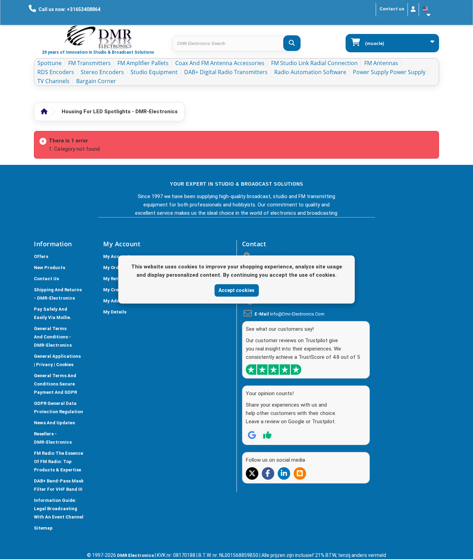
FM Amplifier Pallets (143, 63)
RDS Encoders (55, 72)
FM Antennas (381, 63)
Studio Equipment (154, 72)
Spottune (49, 63)
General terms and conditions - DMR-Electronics (53, 337)
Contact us (392, 8)
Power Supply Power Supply (389, 72)
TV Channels (53, 81)
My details (114, 311)
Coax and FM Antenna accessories (220, 63)
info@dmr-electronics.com (297, 314)
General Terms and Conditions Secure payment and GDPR (55, 384)
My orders (114, 267)
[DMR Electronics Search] (292, 43)
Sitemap (43, 528)
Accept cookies (236, 290)
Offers (41, 256)
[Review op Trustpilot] (267, 435)
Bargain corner (96, 81)
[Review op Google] (252, 435)
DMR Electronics (136, 555)
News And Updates (54, 422)
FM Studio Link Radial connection (314, 63)
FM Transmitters (89, 63)
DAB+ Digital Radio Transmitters (226, 72)
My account (116, 256)
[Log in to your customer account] (413, 9)
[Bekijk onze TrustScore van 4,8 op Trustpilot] (273, 369)
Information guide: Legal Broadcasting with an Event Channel (58, 509)
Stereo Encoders (102, 72)
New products (49, 267)
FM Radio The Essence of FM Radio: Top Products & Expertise (58, 461)
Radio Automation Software (310, 72)
